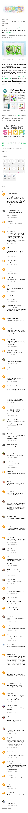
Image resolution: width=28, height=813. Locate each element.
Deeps (8, 728)
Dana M (9, 693)
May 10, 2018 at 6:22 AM (12, 667)
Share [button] (3, 186)
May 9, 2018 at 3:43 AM (12, 217)
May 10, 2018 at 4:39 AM (12, 630)
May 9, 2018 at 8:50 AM (12, 371)
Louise (8, 277)
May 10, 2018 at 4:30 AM (12, 621)
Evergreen (9, 784)
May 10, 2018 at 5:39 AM (12, 650)
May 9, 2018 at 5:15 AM (11, 291)
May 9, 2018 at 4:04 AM (12, 264)
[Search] (25, 2)
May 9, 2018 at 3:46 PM (12, 457)
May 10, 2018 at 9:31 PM (12, 779)
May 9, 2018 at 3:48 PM (12, 467)
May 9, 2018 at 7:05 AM (12, 354)
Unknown (9, 247)
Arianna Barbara (11, 705)
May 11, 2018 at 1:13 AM (11, 788)
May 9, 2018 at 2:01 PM (12, 440)
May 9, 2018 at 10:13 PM (12, 583)
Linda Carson (10, 579)
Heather (9, 616)
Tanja (8, 801)
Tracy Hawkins (10, 386)
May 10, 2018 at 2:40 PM (12, 723)
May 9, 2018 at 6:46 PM (12, 565)
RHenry (9, 526)
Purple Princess (11, 444)
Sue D (8, 626)
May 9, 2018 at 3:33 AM (12, 206)
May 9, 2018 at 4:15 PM (12, 496)
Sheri (8, 359)
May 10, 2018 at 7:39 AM (12, 688)
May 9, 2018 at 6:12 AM (12, 314)
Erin (8, 367)
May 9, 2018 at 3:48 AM (12, 227)
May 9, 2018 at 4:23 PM (12, 512)
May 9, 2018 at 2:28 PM (12, 448)
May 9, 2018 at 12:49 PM (12, 415)
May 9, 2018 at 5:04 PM (12, 544)
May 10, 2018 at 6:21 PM (12, 757)
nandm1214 (10, 491)
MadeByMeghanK (11, 210)
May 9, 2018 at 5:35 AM (12, 301)
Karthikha (9, 644)
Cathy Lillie (9, 738)
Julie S (8, 433)
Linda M (9, 221)
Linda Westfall (10, 295)
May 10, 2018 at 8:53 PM (12, 771)
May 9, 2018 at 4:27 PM (12, 521)
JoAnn (8, 717)
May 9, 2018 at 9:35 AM (12, 392)
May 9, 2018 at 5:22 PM (12, 552)
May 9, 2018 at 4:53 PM (12, 533)
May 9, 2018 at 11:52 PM (12, 593)
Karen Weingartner (12, 453)
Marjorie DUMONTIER (13, 683)
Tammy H (9, 588)
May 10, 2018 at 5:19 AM (12, 640)
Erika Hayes (10, 328)
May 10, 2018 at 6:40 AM (12, 679)
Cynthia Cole (10, 516)
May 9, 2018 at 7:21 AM (12, 363)
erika (8, 376)
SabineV (9, 775)
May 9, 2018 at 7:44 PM (12, 575)
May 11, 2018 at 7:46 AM (12, 805)
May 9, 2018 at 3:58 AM (12, 243)
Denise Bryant (10, 350)
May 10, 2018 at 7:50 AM (12, 701)
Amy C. (9, 634)
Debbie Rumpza (11, 318)
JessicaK (9, 672)
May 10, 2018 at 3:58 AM (12, 611)
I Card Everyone (11, 419)
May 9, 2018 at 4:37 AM (12, 281)
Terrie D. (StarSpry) (12, 569)
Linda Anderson (11, 193)
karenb (8, 548)
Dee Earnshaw (10, 751)
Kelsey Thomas (11, 607)
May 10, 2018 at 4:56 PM (12, 747)
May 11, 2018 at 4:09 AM (12, 796)
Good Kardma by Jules (13, 305)
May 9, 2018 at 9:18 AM (12, 381)
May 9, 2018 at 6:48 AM (12, 335)
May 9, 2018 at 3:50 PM (12, 477)
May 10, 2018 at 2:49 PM (12, 733)
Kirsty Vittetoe (10, 597)
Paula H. (9, 761)
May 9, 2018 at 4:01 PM (12, 486)
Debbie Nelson (11, 260)
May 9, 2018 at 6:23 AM (12, 323)
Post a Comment (6, 808)
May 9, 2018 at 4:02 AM (12, 256)
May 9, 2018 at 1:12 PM (11, 429)
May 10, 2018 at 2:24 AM (12, 603)
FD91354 (9, 537)
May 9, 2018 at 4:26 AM (12, 273)
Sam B (8, 501)
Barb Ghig (9, 231)
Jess (8, 269)
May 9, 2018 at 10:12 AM (12, 402)
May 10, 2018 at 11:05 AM (12, 712)
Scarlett (9, 407)
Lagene (9, 461)
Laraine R (9, 792)
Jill (7, 481)
